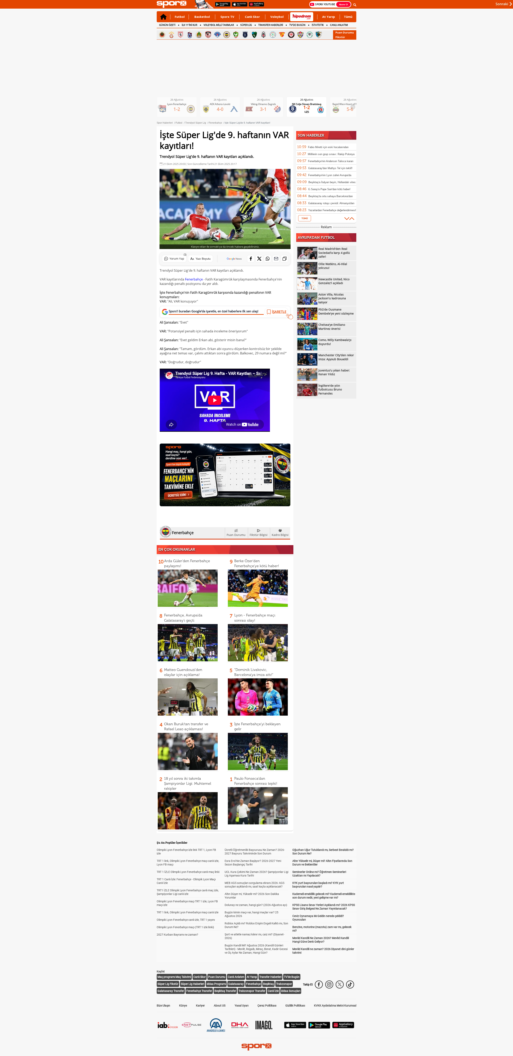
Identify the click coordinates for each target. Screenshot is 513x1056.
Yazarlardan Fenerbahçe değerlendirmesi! (332, 210)
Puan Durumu (344, 32)
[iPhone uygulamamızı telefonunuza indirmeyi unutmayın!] (238, 6)
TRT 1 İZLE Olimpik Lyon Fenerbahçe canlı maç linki (188, 871)
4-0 (180, 109)
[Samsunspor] (180, 34)
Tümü (348, 17)
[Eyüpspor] (300, 34)
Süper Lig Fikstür (168, 983)
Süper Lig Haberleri (192, 983)
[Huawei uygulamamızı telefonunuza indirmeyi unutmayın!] (255, 6)
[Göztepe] (282, 34)
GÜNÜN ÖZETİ (167, 25)
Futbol (180, 17)
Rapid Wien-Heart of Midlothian (309, 104)
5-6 (310, 109)
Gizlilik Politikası (295, 1005)
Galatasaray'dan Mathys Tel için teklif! (330, 168)
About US (219, 1005)
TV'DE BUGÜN (297, 25)
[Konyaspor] (309, 34)
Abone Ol (343, 4)
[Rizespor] (272, 34)
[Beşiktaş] (263, 34)
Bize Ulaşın (163, 1005)
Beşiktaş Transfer (225, 990)
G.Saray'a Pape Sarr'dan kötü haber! (329, 189)
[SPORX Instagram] (329, 984)
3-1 (223, 109)
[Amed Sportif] (235, 34)
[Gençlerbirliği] (162, 34)
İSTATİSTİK (318, 25)
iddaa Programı (216, 983)
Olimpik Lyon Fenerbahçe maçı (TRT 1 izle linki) (185, 927)
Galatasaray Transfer (171, 990)
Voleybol (277, 17)
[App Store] (295, 1027)
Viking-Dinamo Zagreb (223, 104)
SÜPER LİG (246, 25)
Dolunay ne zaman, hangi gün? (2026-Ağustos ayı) (256, 905)
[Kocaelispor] (254, 34)
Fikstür (340, 37)
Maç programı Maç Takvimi (174, 976)
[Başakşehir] (245, 34)
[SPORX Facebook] (318, 984)
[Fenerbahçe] (226, 34)
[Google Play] (319, 1027)
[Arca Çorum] (291, 34)
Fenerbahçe (194, 279)
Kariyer (200, 1005)
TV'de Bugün (292, 976)
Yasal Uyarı (241, 1005)
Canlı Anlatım (236, 976)
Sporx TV (227, 17)
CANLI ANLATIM (339, 25)
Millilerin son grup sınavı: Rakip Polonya (331, 154)
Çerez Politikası (267, 1005)
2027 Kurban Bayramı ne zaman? (177, 934)
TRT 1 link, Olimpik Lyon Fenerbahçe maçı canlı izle (187, 912)
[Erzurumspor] (318, 34)
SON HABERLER (311, 135)
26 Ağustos (180, 99)
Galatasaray (236, 983)
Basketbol (202, 17)
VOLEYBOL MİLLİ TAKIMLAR (219, 25)
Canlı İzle (273, 990)
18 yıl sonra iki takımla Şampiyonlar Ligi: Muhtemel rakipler (187, 783)
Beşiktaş (268, 983)
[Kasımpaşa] (217, 34)
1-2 (266, 107)
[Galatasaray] (171, 34)
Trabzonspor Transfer (251, 990)
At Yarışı (328, 17)
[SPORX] (256, 1047)
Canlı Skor (252, 17)
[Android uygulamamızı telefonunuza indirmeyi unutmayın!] (221, 6)
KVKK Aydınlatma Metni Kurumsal (335, 1005)
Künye (183, 1005)
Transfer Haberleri (270, 976)
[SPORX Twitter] (339, 984)
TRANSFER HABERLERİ (270, 25)
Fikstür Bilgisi (259, 535)
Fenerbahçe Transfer (199, 990)
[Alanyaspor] (199, 34)
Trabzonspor (284, 983)
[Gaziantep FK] (208, 34)
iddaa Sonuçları (290, 990)
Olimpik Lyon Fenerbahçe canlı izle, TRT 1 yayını (186, 919)
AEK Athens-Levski (180, 104)
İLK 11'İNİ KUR (189, 25)
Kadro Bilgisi (280, 535)
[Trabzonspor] (189, 34)
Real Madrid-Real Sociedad (353, 104)
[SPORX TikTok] (350, 984)
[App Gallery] (343, 1027)
